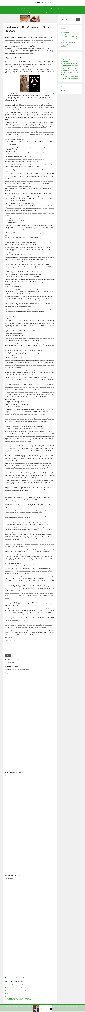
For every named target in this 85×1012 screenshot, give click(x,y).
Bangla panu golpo (26, 8)
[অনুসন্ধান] (78, 19)
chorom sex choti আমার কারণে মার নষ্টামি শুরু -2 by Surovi (18, 984)
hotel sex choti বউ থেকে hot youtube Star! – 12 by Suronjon (19, 999)
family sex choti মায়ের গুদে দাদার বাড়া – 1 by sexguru (17, 987)
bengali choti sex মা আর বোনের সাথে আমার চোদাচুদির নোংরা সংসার (19, 990)
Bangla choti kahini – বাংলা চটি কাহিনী (69, 65)
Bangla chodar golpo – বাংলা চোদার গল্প (70, 59)
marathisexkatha (54, 12)
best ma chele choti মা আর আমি (13, 994)
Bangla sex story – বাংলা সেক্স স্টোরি (69, 70)
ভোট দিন (8, 655)
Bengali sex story (31, 12)
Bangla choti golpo (14, 8)
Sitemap (63, 87)
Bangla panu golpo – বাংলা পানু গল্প (69, 68)
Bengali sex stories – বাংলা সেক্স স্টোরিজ (70, 76)
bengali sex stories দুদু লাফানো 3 (69, 36)
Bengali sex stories (58, 8)
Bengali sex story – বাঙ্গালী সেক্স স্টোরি (69, 78)
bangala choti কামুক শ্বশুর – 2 (68, 42)
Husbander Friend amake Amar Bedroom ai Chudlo (18, 998)
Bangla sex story (48, 8)
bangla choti (9, 996)
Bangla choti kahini (70, 8)
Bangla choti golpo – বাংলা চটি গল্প (69, 63)
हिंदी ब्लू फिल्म (64, 90)
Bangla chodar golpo (43, 12)
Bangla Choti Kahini (42, 2)
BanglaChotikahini (37, 8)
